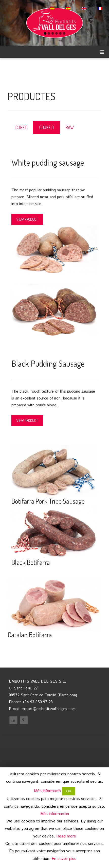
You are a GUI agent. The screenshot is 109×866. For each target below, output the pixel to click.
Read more (66, 836)
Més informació (47, 791)
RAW (69, 127)
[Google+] (23, 720)
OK (68, 791)
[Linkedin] (13, 720)
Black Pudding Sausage (47, 363)
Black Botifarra (30, 562)
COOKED (46, 127)
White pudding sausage (47, 162)
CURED (21, 127)
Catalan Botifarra (30, 634)
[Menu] (102, 52)
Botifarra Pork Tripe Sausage (48, 501)
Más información (54, 814)
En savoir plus (64, 859)
